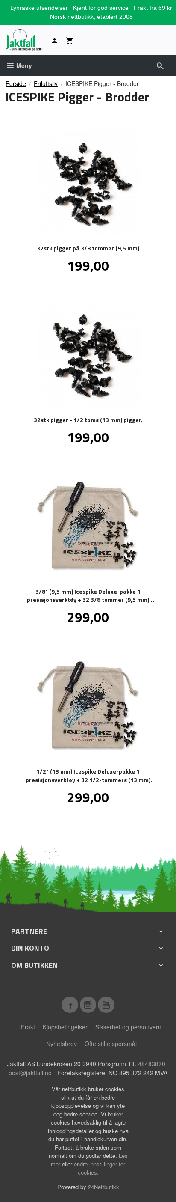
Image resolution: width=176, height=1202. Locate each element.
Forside (16, 83)
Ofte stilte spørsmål (111, 1043)
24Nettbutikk (103, 1187)
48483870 (151, 1063)
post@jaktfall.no (30, 1072)
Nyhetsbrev (61, 1043)
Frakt (28, 1027)
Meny (23, 65)
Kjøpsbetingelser (65, 1027)
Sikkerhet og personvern (128, 1027)
